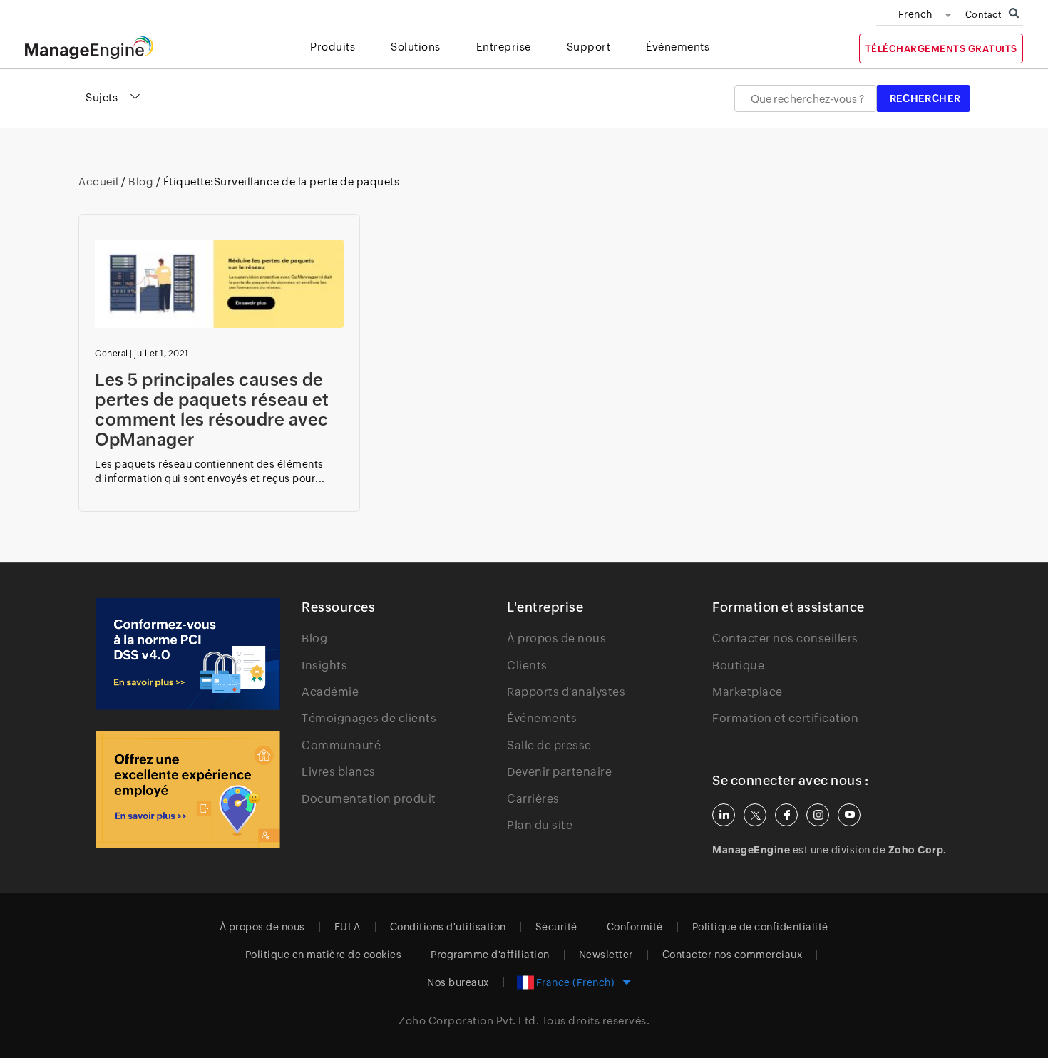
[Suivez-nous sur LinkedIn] (723, 814)
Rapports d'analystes (566, 692)
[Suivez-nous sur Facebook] (786, 814)
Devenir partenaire (559, 772)
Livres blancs (339, 772)
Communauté (341, 745)
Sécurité (556, 927)
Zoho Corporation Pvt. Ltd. (469, 1021)
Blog (141, 181)
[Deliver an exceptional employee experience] (188, 789)
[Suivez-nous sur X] (755, 814)
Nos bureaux (458, 982)
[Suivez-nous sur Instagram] (817, 814)
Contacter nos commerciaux (732, 955)
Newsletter (606, 955)
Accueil (99, 181)
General (111, 354)
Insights (324, 665)
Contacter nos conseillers (785, 638)
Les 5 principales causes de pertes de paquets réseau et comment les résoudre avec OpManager (212, 409)
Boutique (738, 665)
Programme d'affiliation (490, 955)
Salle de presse (549, 745)
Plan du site (539, 825)
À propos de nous (556, 638)
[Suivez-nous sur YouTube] (849, 814)
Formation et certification (785, 718)
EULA (347, 927)
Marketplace (747, 692)
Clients (527, 665)
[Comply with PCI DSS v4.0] (188, 654)
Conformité (635, 927)
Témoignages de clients (369, 718)
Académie (330, 692)
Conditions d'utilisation (448, 927)
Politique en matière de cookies (323, 955)
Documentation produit (369, 799)
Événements (542, 718)
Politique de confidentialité (760, 927)
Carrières (533, 799)
